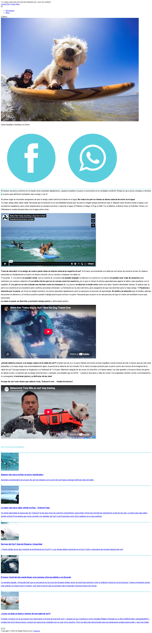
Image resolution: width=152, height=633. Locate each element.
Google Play (5, 4)
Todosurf (36, 631)
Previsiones (10, 11)
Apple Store (15, 4)
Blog (7, 13)
